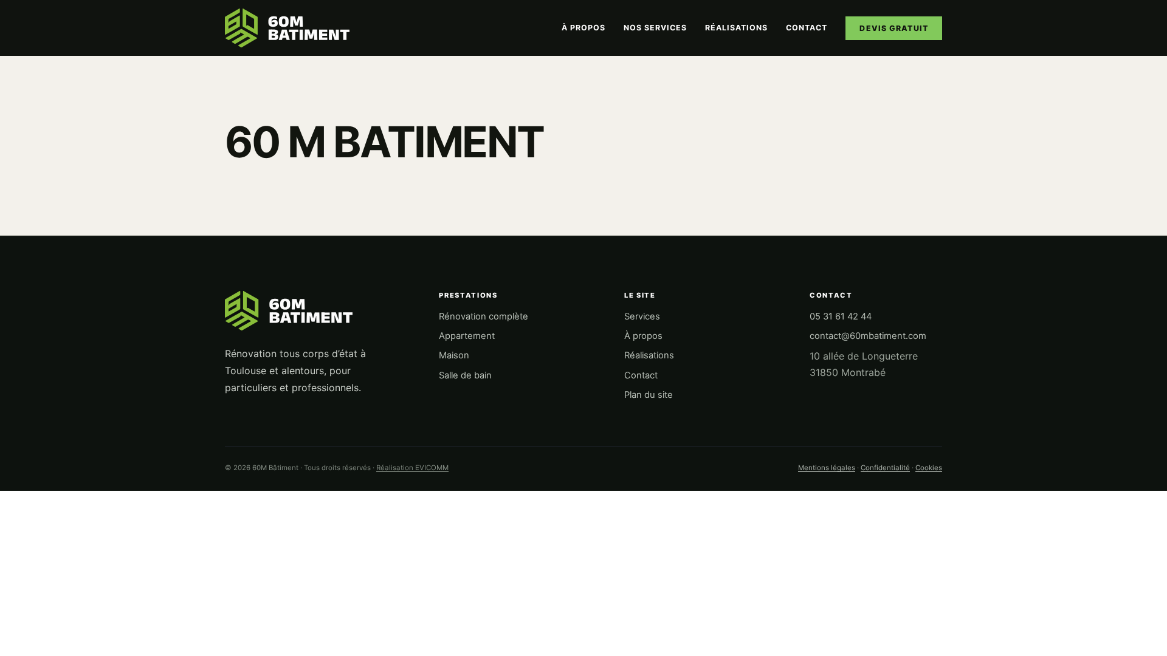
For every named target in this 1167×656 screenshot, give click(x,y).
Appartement (467, 335)
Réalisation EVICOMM (412, 467)
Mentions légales (826, 467)
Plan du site (648, 394)
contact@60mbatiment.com (868, 335)
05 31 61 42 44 (841, 316)
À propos (583, 27)
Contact (806, 27)
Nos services (655, 27)
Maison (454, 355)
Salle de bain (465, 375)
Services (642, 316)
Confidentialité (885, 467)
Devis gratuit (893, 28)
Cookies (928, 467)
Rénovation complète (483, 316)
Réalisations (736, 27)
